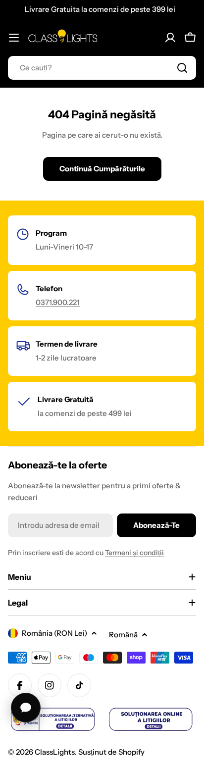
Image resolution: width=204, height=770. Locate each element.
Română (123, 634)
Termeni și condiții (134, 552)
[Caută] (182, 68)
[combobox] (102, 68)
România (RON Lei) (54, 633)
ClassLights (55, 752)
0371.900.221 (58, 302)
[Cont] (170, 38)
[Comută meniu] (14, 38)
